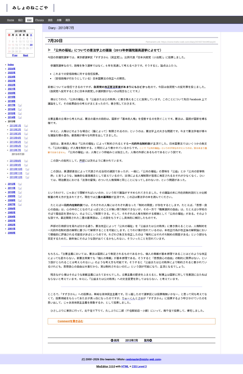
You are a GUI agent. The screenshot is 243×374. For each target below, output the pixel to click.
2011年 (11, 188)
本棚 (59, 19)
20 (31, 45)
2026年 (11, 68)
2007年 (11, 204)
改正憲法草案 (112, 87)
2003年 (11, 220)
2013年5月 (15, 142)
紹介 (20, 19)
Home (10, 19)
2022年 (11, 85)
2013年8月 (15, 160)
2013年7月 (15, 150)
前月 (116, 340)
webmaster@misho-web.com (143, 359)
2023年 (11, 80)
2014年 (11, 117)
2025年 (11, 72)
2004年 (11, 216)
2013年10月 (16, 169)
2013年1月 (15, 125)
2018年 (11, 101)
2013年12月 (16, 177)
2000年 (11, 233)
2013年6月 (15, 146)
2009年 (11, 196)
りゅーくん (128, 298)
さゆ (140, 298)
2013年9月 (15, 165)
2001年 (11, 228)
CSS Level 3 (139, 366)
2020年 (11, 93)
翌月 (146, 340)
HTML (125, 366)
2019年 (11, 97)
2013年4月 (15, 138)
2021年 (11, 89)
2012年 (11, 184)
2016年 (11, 109)
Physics (39, 19)
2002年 (11, 224)
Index (11, 64)
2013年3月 (15, 133)
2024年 (11, 77)
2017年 (11, 105)
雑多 (67, 19)
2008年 (11, 200)
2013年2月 (15, 129)
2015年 (11, 113)
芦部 (82, 160)
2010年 (11, 192)
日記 (29, 19)
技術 (50, 19)
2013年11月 (16, 173)
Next (25, 55)
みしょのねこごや (30, 8)
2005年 (11, 212)
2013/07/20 (18, 154)
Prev (14, 55)
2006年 (11, 208)
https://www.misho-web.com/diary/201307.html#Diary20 (188, 42)
